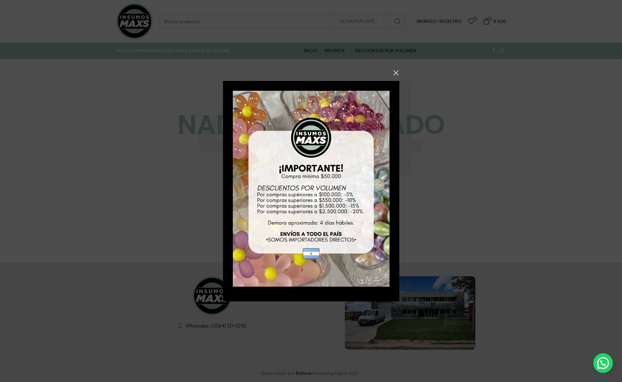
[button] (603, 363)
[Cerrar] (396, 73)
